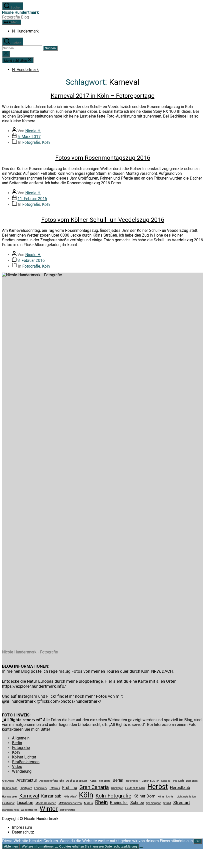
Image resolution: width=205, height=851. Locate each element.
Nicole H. (33, 131)
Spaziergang (153, 803)
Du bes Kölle (10, 788)
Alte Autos (8, 780)
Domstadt (192, 780)
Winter (49, 808)
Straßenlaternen (26, 761)
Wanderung (22, 771)
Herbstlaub (180, 787)
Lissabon (25, 802)
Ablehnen (11, 846)
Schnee (137, 802)
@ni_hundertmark (19, 701)
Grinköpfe (117, 788)
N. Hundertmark (25, 31)
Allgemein (21, 738)
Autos (93, 780)
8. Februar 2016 (31, 260)
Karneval (29, 796)
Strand (167, 803)
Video (17, 766)
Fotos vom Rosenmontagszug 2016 (102, 157)
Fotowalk (55, 788)
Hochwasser (9, 796)
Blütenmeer (133, 780)
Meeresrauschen (46, 803)
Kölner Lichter (24, 757)
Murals (88, 803)
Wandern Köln (10, 809)
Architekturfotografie (52, 780)
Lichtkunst (8, 803)
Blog (25, 671)
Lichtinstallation (186, 796)
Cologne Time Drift (172, 780)
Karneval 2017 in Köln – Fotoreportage (102, 95)
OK (198, 841)
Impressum (22, 827)
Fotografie (31, 142)
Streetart (181, 802)
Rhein (101, 802)
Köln (46, 142)
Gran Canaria (94, 787)
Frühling (69, 787)
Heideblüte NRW (135, 788)
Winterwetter (67, 809)
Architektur (26, 780)
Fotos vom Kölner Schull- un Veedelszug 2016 (102, 219)
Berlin (17, 742)
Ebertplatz (26, 788)
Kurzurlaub (51, 795)
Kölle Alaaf (70, 796)
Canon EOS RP (150, 780)
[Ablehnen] (141, 847)
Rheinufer (119, 802)
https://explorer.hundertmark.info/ (34, 686)
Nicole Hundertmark (20, 12)
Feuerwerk (40, 788)
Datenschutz (23, 832)
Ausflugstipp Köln (77, 780)
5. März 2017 (29, 136)
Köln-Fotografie (113, 796)
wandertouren (29, 809)
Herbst (158, 787)
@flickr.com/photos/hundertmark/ (68, 701)
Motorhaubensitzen (70, 803)
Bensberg (104, 780)
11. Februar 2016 (32, 198)
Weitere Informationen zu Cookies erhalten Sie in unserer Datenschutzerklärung (79, 846)
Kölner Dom (145, 795)
